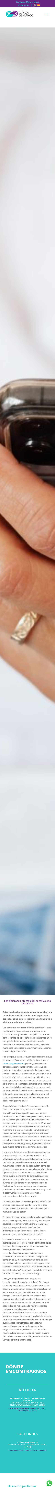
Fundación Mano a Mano (27, 2)
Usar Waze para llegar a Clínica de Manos (28, 1450)
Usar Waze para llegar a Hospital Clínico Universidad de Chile (27, 1409)
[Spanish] (38, 5)
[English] (35, 5)
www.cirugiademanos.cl (14, 1063)
